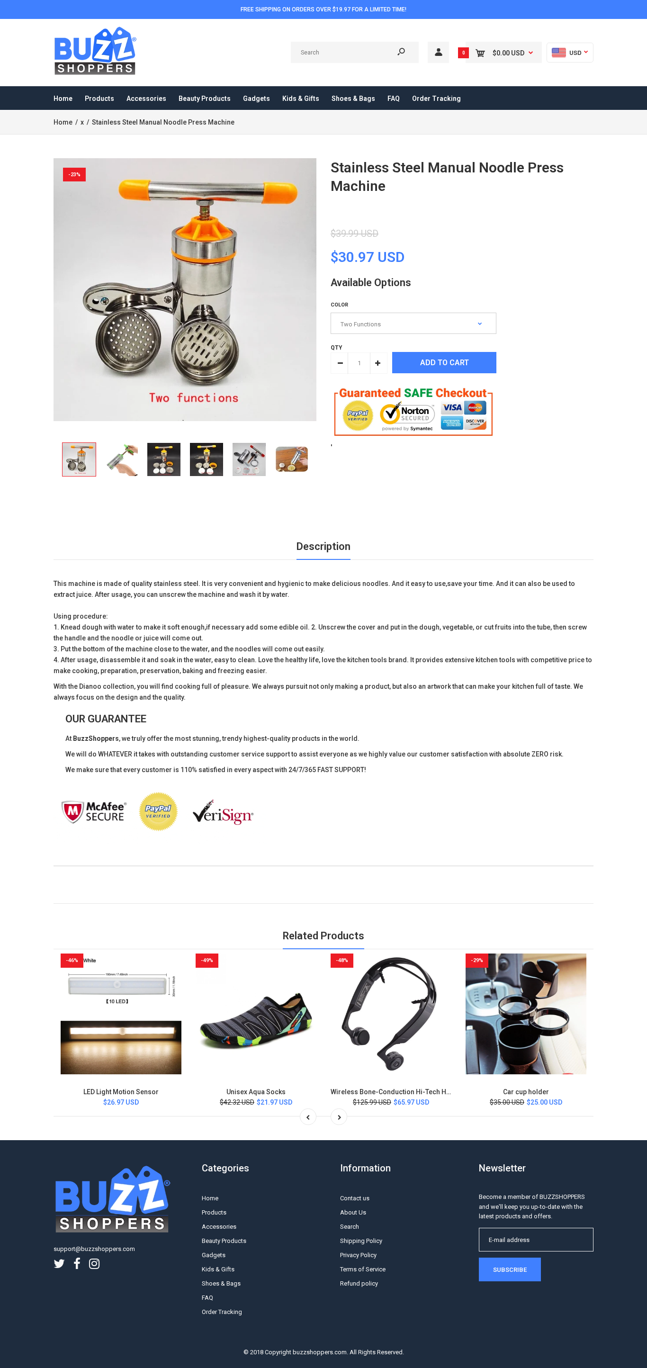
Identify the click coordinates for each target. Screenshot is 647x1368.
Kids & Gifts (218, 1269)
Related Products (323, 936)
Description (323, 546)
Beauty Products (224, 1240)
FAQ (207, 1297)
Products (214, 1212)
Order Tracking (222, 1311)
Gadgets (213, 1255)
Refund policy (359, 1283)
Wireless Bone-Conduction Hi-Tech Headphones (406, 1092)
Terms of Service (363, 1269)
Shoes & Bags (221, 1283)
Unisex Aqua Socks (256, 1092)
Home (210, 1198)
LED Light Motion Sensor (121, 1092)
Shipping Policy (361, 1240)
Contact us (354, 1198)
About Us (353, 1212)
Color (339, 305)
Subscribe (510, 1269)
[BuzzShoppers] (96, 73)
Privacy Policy (358, 1255)
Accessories (219, 1226)
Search (349, 1226)
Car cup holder (526, 1092)
